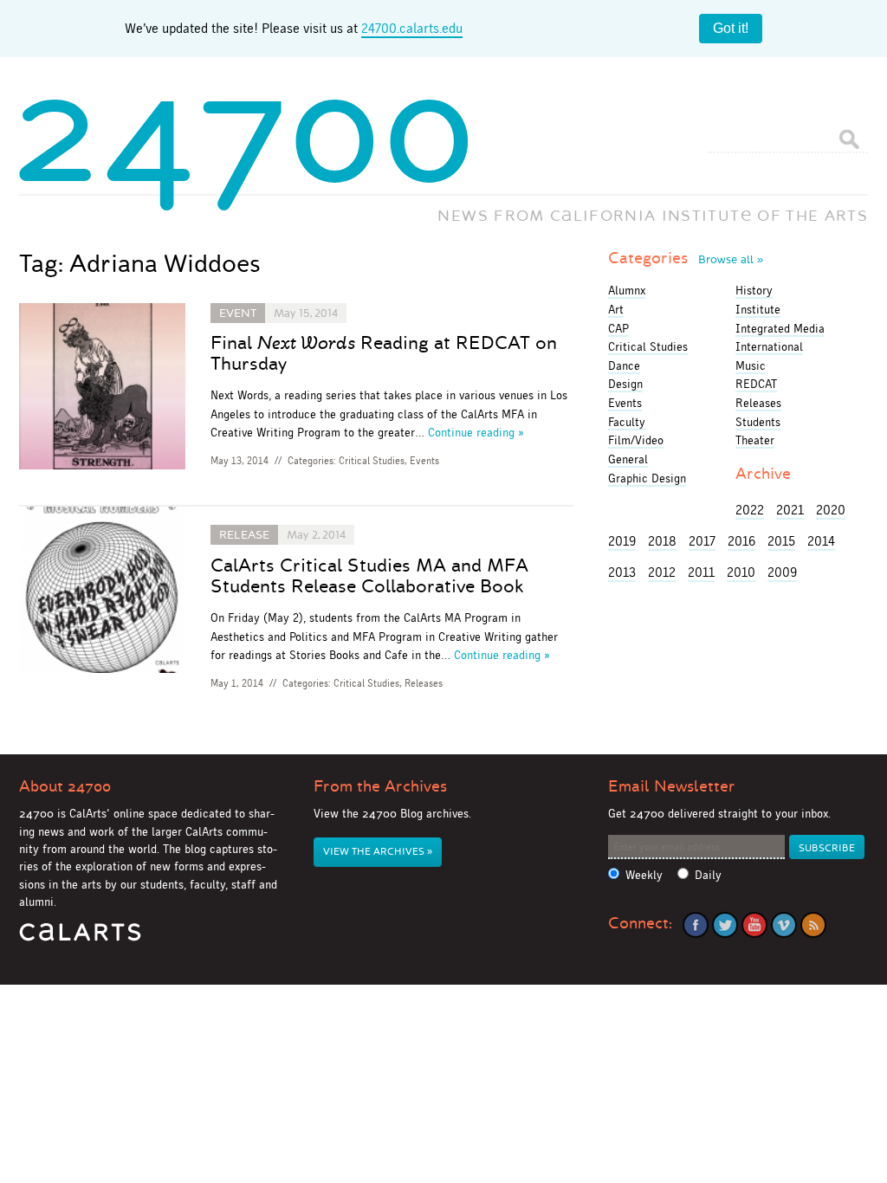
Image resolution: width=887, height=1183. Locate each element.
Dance (624, 365)
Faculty (626, 422)
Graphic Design (647, 478)
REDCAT (756, 384)
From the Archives (380, 786)
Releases (424, 683)
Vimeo (784, 925)
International (769, 346)
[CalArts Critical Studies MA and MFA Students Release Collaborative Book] (102, 593)
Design (625, 384)
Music (750, 365)
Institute (757, 309)
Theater (754, 440)
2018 (662, 541)
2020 (830, 509)
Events (424, 461)
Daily (708, 875)
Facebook (696, 925)
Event (237, 313)
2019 (622, 541)
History (754, 290)
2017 (702, 541)
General (628, 459)
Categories (685, 258)
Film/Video (636, 440)
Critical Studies (372, 461)
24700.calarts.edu (412, 28)
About (65, 786)
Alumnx (626, 290)
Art (616, 309)
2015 (781, 541)
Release (244, 534)
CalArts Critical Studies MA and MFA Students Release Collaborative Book (369, 576)
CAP (618, 328)
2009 (782, 572)
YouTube (754, 925)
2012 (662, 572)
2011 (701, 572)
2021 (790, 509)
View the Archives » (377, 851)
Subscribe (827, 848)
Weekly (644, 875)
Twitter (725, 925)
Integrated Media (780, 328)
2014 (821, 541)
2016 (741, 541)
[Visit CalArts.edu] (80, 938)
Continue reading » (476, 432)
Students (757, 422)
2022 (749, 509)
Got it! (730, 28)
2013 (622, 572)
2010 (741, 572)
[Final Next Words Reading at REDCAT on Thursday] (102, 389)
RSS (813, 925)
